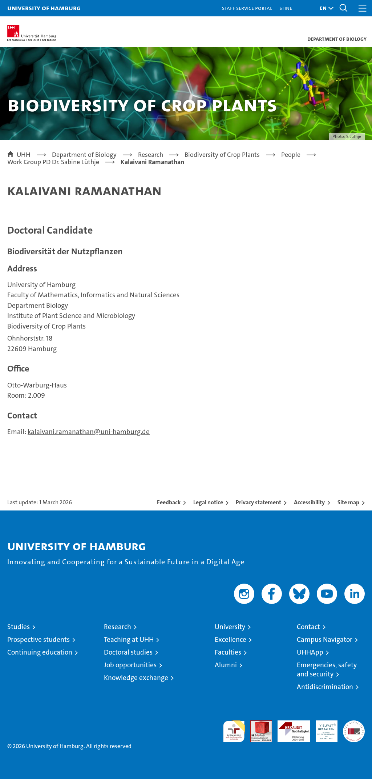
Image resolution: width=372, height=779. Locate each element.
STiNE (285, 8)
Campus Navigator (324, 639)
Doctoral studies (128, 652)
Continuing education (39, 652)
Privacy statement (258, 502)
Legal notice (208, 502)
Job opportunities (130, 664)
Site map (348, 502)
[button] (325, 8)
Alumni (226, 664)
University (230, 626)
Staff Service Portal (247, 8)
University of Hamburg (44, 7)
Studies (18, 626)
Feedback (169, 502)
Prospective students (38, 639)
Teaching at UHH (129, 639)
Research (117, 626)
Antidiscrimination (325, 686)
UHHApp (310, 652)
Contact (308, 626)
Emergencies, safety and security (327, 669)
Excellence (230, 639)
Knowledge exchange (136, 677)
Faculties (228, 652)
